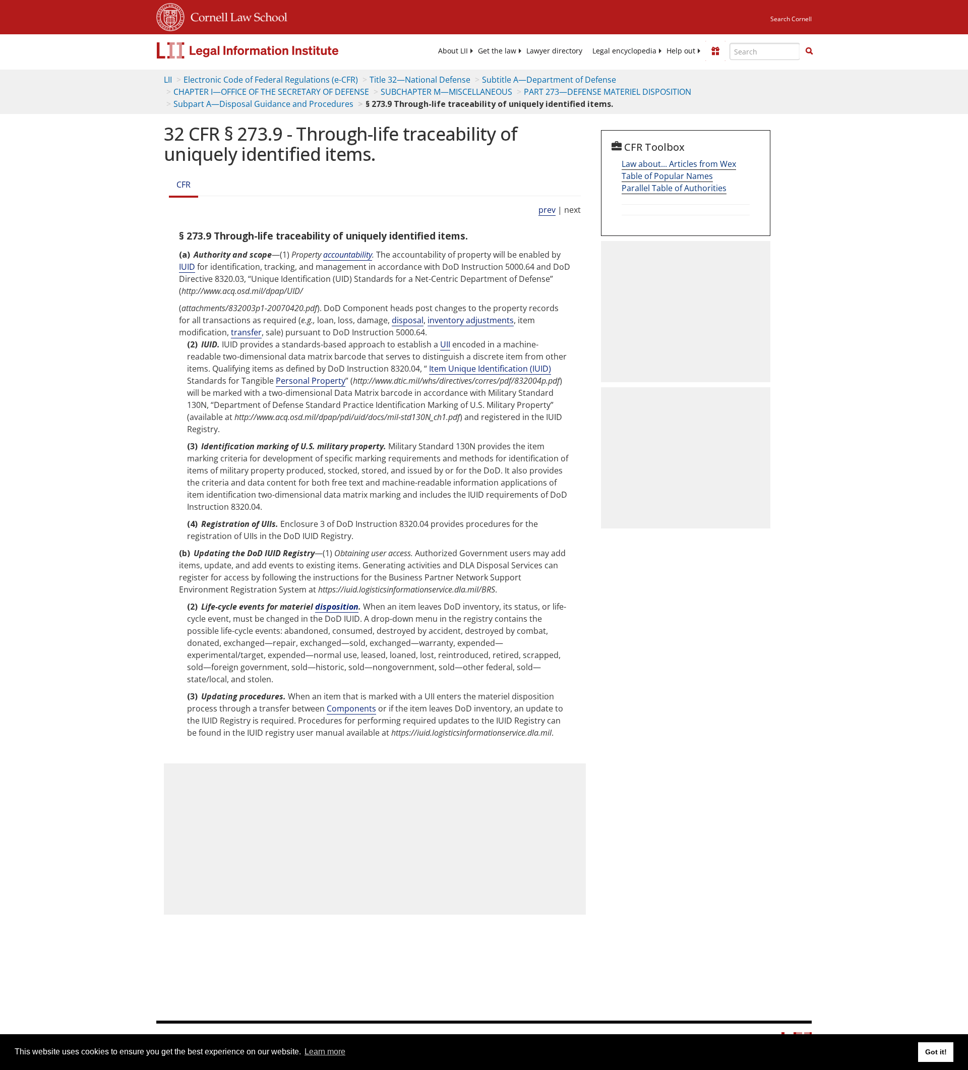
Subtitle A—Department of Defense (549, 79)
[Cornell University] (170, 15)
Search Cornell (791, 19)
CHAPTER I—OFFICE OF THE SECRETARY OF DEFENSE (271, 91)
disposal (408, 320)
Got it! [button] (936, 1052)
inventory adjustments (471, 320)
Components (351, 708)
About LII (453, 50)
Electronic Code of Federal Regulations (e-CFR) (271, 79)
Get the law (497, 50)
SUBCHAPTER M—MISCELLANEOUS (446, 91)
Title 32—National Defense (420, 79)
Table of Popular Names (667, 176)
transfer (246, 332)
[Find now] (809, 51)
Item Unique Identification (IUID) (490, 368)
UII (445, 344)
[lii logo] (270, 50)
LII (168, 79)
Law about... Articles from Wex (679, 163)
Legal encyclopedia (624, 50)
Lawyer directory (554, 50)
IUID (187, 266)
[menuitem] (453, 51)
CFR (183, 184)
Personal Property (310, 380)
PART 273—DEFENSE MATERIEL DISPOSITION (607, 91)
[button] (809, 50)
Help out (681, 50)
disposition (336, 606)
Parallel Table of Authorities (674, 188)
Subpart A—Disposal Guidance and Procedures (263, 103)
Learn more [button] (325, 1051)
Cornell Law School (236, 15)
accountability (347, 254)
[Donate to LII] (715, 51)
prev (547, 209)
